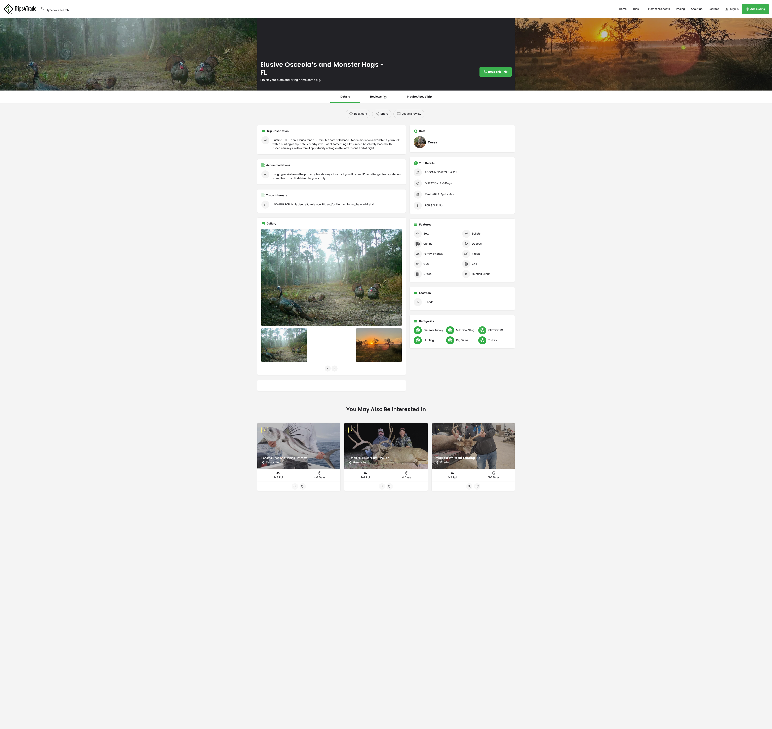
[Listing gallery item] (284, 345)
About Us (696, 9)
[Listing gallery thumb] (331, 277)
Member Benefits (659, 9)
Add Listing (757, 8)
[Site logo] (20, 8)
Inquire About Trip (419, 96)
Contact (713, 9)
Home (623, 9)
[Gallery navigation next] (335, 369)
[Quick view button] (469, 486)
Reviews (378, 96)
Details (345, 96)
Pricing (680, 9)
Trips (636, 9)
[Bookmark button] (477, 486)
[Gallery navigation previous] (328, 369)
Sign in (734, 9)
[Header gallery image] (128, 45)
